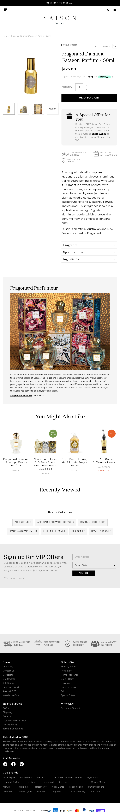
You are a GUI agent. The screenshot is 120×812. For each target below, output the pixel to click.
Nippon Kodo (76, 787)
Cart (114, 10)
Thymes (57, 791)
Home (6, 36)
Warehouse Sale (11, 695)
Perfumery (78, 531)
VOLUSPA (95, 791)
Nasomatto (41, 787)
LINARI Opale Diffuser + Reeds (104, 460)
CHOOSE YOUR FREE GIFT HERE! (60, 3)
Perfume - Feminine (54, 531)
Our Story (8, 666)
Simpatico (42, 791)
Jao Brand (64, 782)
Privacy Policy (10, 724)
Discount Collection (92, 522)
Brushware (66, 683)
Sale (63, 691)
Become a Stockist (70, 708)
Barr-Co (41, 777)
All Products (23, 522)
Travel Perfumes (101, 531)
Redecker (7, 791)
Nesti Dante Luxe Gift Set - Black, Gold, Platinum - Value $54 (45, 463)
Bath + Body (67, 679)
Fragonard (60, 378)
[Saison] (60, 20)
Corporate (8, 675)
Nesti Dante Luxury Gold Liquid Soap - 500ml (75, 462)
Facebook (13, 764)
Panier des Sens (96, 787)
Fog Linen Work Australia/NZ (11, 689)
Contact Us (8, 670)
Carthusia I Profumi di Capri (67, 777)
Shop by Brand (68, 666)
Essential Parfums (12, 782)
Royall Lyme (25, 791)
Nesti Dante (58, 787)
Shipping (7, 712)
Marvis (6, 787)
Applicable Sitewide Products (55, 522)
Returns (7, 716)
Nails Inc (23, 787)
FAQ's (6, 708)
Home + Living (68, 687)
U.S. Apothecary (77, 791)
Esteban (31, 782)
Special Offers (68, 695)
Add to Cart (89, 97)
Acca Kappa (9, 777)
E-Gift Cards (9, 679)
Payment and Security (14, 720)
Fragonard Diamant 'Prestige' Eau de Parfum (16, 462)
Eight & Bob (93, 777)
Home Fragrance (69, 675)
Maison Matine (98, 782)
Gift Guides (8, 683)
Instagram (5, 764)
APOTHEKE (26, 777)
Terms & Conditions (13, 728)
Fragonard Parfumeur (23, 531)
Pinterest (22, 764)
